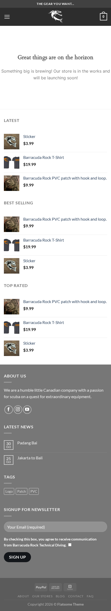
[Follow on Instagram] (18, 409)
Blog (60, 596)
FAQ (90, 596)
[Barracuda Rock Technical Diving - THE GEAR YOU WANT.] (55, 17)
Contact (76, 596)
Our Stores (42, 596)
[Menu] (7, 16)
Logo (9, 491)
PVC (33, 491)
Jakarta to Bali (30, 457)
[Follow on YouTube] (27, 409)
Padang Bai (27, 442)
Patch (21, 491)
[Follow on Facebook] (8, 409)
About (23, 596)
